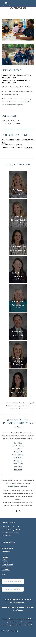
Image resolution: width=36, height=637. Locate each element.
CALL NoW (25, 140)
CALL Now (28, 147)
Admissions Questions (13, 581)
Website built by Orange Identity (10, 631)
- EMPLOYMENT (7, 564)
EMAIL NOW (11, 83)
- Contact (6, 569)
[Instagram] (19, 511)
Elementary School (7, 548)
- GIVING (5, 562)
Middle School (6, 551)
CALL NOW (18, 145)
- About (5, 557)
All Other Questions (12, 589)
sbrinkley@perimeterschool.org (17, 486)
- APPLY (4, 559)
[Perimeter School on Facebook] (16, 511)
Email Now (11, 78)
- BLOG (4, 567)
